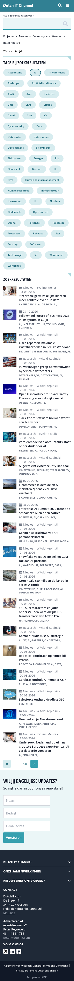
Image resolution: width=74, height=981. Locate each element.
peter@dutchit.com (16, 938)
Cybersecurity (16, 126)
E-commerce (43, 147)
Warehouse (56, 255)
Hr (55, 169)
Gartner (37, 169)
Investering (14, 201)
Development (16, 147)
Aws (29, 94)
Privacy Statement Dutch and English (37, 970)
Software (35, 244)
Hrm (10, 180)
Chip (10, 104)
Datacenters (41, 137)
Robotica (38, 233)
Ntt (36, 201)
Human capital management (42, 180)
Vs (36, 255)
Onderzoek (14, 212)
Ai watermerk (57, 72)
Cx (45, 115)
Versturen (14, 837)
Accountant (15, 72)
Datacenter (14, 137)
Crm (29, 115)
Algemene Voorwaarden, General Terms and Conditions (36, 965)
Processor (58, 223)
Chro (28, 104)
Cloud (11, 115)
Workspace (14, 265)
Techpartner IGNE (37, 977)
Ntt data (55, 201)
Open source (40, 212)
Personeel (34, 223)
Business (49, 94)
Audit (11, 94)
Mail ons (9, 913)
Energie (38, 158)
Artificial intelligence (44, 83)
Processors (14, 233)
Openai (12, 223)
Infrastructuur (50, 190)
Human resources (18, 190)
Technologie (15, 255)
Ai (35, 72)
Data (39, 126)
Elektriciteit (14, 158)
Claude (48, 104)
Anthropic (14, 83)
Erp (57, 158)
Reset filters (10, 43)
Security (12, 244)
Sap (58, 233)
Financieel (14, 169)
